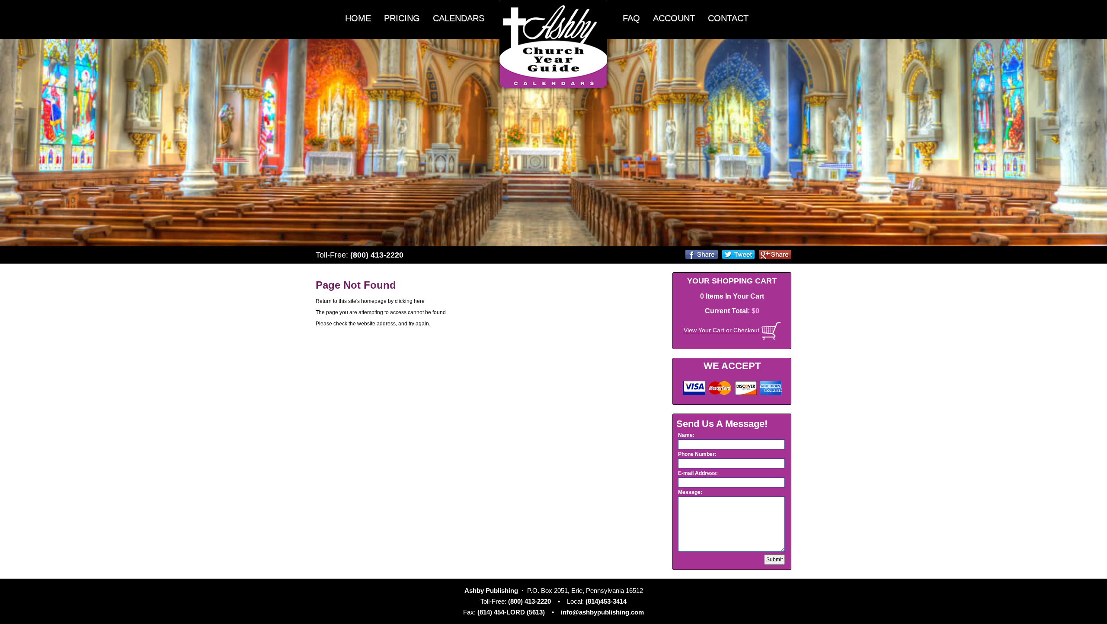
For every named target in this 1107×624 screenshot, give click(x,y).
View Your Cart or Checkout (721, 330)
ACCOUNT (674, 18)
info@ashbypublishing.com (602, 612)
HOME (358, 18)
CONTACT (728, 18)
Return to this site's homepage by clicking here (370, 301)
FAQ (631, 18)
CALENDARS (458, 18)
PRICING (402, 18)
